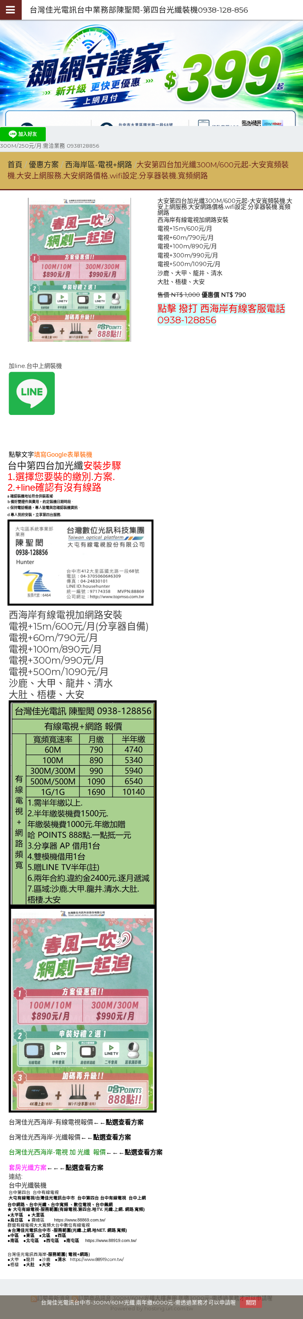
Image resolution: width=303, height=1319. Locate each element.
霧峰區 (38, 1220)
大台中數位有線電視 (114, 1176)
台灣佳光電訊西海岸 (27, 1254)
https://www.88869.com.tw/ (79, 1220)
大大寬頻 (73, 1176)
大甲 (14, 1259)
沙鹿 (46, 1259)
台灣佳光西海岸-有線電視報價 (51, 1122)
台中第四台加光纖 (45, 466)
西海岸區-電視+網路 (98, 164)
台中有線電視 (46, 1192)
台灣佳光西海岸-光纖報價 (44, 1137)
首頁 (14, 164)
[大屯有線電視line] (32, 412)
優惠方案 (45, 164)
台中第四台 (19, 1192)
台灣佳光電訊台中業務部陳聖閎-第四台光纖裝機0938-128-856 (139, 10)
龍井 (30, 1259)
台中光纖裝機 (28, 1185)
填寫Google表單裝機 (63, 454)
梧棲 (14, 1264)
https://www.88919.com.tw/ (111, 1240)
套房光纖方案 (28, 1167)
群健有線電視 (42, 1176)
